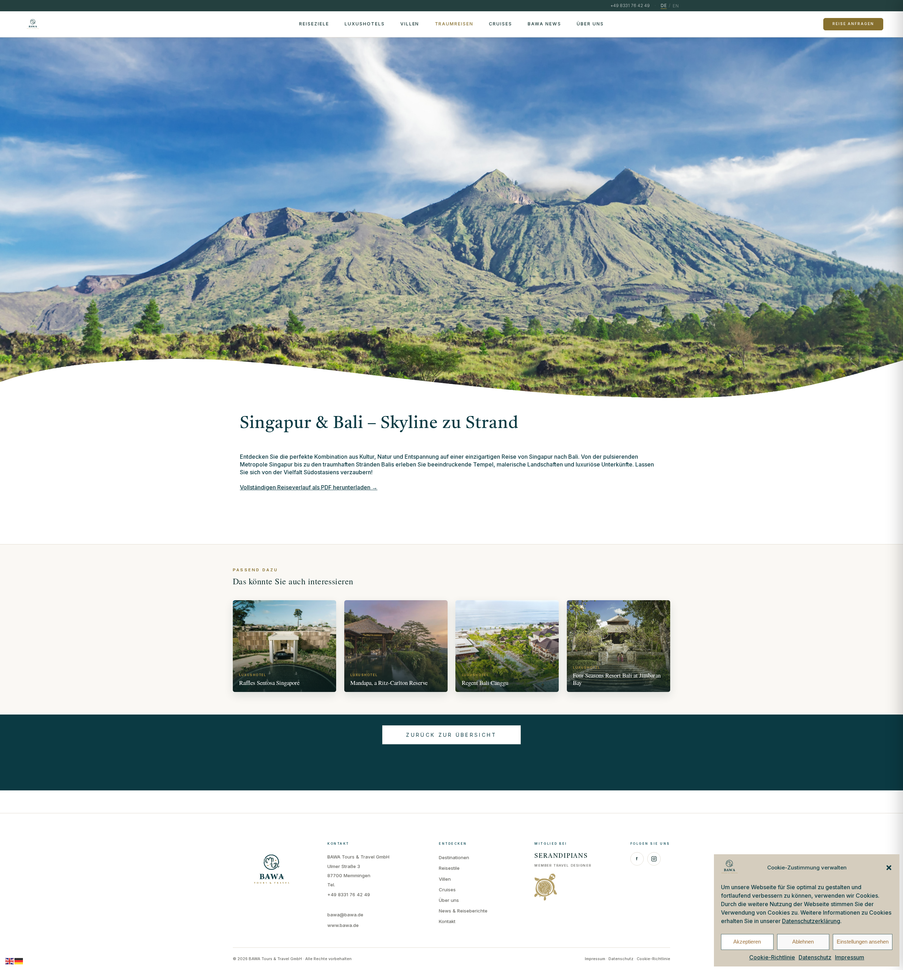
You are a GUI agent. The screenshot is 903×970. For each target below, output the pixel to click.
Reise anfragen (853, 24)
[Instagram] (654, 859)
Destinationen (454, 857)
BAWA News (544, 23)
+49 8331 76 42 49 (348, 894)
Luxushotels (365, 23)
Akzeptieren (747, 942)
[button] (888, 867)
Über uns (590, 23)
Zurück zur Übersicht (451, 735)
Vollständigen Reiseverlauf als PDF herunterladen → (308, 487)
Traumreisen (454, 23)
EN (676, 5)
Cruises (500, 23)
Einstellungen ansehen (863, 942)
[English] (9, 960)
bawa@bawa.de (345, 914)
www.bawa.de (343, 925)
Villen (409, 23)
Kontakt (447, 921)
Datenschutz (815, 957)
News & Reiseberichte (463, 911)
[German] (19, 960)
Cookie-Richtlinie (772, 957)
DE (664, 5)
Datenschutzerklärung (811, 920)
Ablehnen (803, 942)
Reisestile (449, 868)
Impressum (849, 957)
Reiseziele (314, 23)
